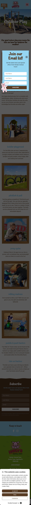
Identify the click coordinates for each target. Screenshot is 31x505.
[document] (15, 252)
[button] (26, 57)
